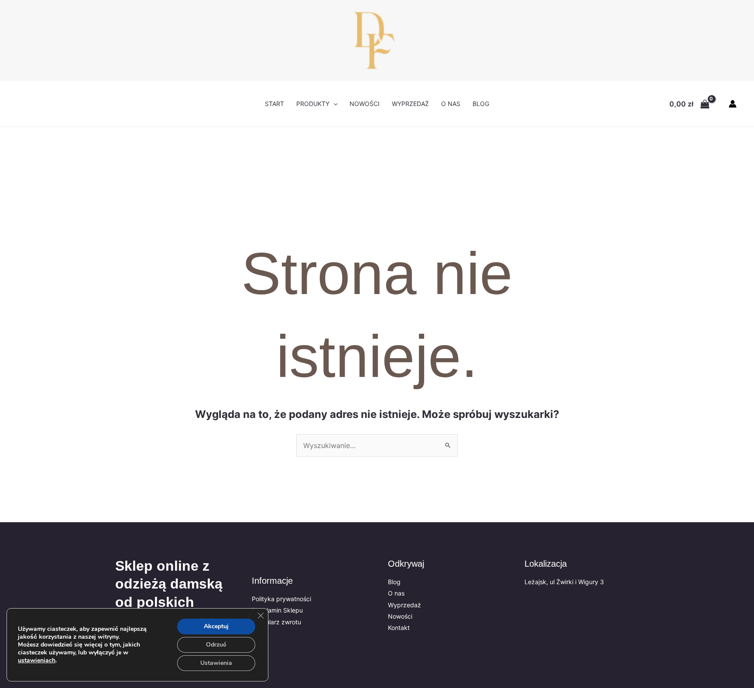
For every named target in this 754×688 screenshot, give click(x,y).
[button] (333, 104)
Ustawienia (216, 663)
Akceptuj (216, 626)
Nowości (400, 616)
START (274, 103)
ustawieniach (36, 660)
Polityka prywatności (281, 598)
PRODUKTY (312, 103)
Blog (481, 103)
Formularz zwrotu (276, 622)
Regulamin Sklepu (277, 610)
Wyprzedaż (410, 103)
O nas (450, 103)
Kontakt (399, 627)
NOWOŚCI (365, 103)
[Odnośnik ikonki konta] (733, 104)
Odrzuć (216, 644)
